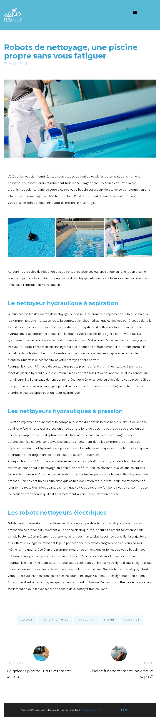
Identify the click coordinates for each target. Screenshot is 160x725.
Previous (15, 663)
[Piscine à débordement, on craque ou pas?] (119, 653)
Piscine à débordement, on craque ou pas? (121, 674)
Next (148, 663)
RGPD (124, 710)
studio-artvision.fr (91, 710)
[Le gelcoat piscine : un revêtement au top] (41, 653)
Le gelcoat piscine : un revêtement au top (39, 674)
